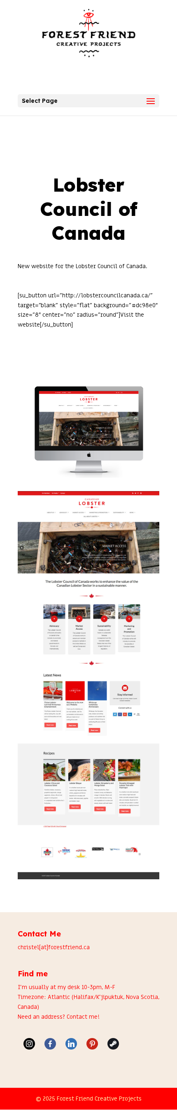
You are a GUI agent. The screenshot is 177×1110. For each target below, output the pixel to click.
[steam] (113, 1044)
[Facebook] (50, 1044)
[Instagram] (29, 1044)
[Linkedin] (71, 1044)
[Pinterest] (92, 1044)
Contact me (82, 1017)
